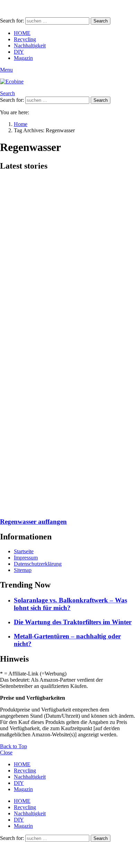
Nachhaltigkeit (30, 45)
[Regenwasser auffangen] (67, 344)
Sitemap (23, 570)
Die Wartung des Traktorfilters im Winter (73, 622)
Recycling (25, 39)
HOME (22, 33)
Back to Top (13, 746)
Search (100, 21)
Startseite (24, 551)
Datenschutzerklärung (38, 564)
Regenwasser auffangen (33, 521)
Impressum (26, 558)
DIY (19, 52)
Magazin (23, 58)
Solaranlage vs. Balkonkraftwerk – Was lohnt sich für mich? (70, 604)
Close (6, 752)
